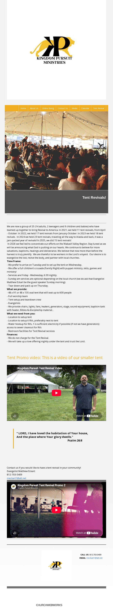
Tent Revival (98, 108)
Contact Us (63, 108)
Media (74, 108)
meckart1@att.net (16, 478)
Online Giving (48, 108)
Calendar (85, 108)
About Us (34, 108)
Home (23, 108)
